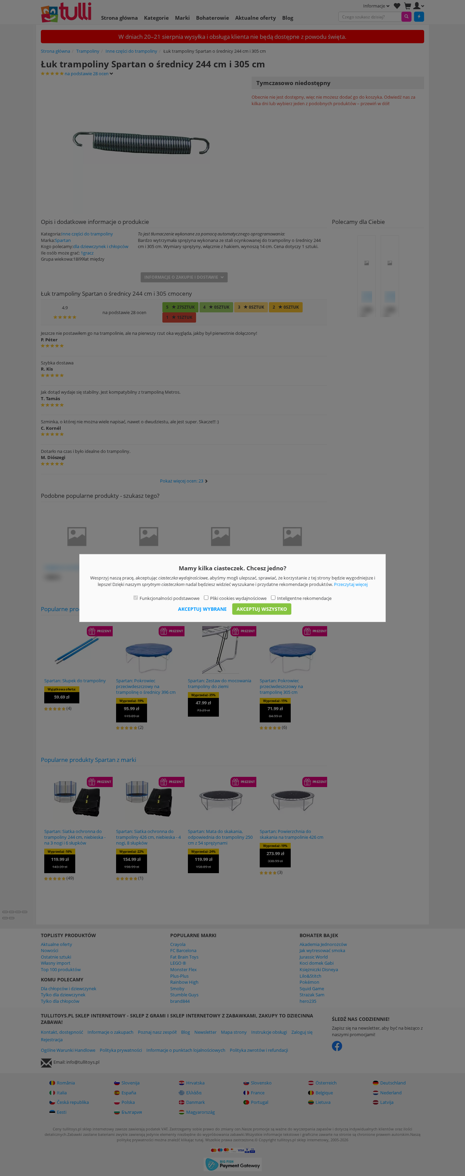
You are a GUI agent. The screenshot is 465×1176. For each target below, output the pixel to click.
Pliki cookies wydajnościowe (238, 598)
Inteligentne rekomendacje (304, 598)
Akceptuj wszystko (262, 608)
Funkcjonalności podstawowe (169, 598)
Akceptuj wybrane (202, 608)
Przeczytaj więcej (351, 584)
